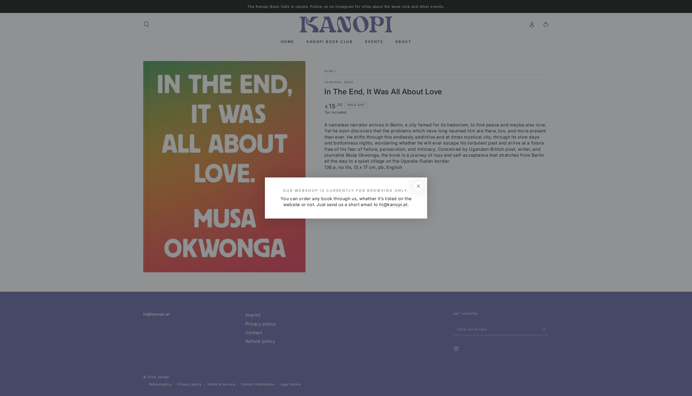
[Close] (418, 186)
